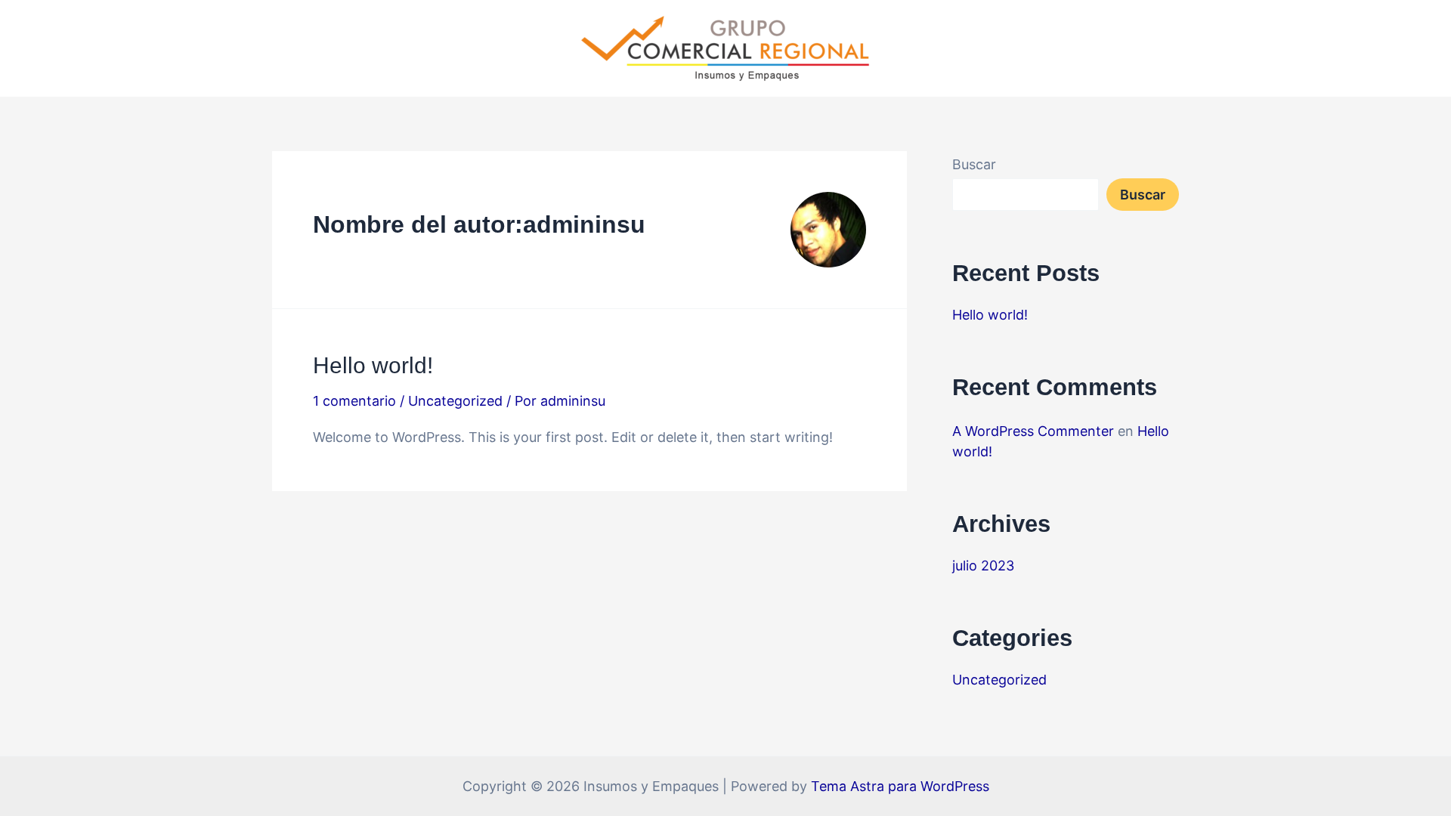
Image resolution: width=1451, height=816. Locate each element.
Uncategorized (455, 401)
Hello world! (373, 365)
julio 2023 (983, 565)
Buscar (974, 164)
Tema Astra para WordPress (900, 786)
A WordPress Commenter (1033, 431)
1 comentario (354, 401)
